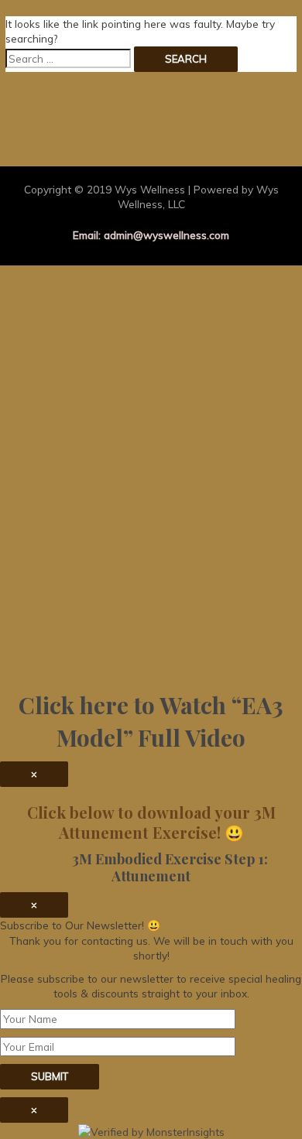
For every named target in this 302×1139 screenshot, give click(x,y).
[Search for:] (68, 59)
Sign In (122, 650)
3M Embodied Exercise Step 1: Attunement (151, 867)
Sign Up (84, 650)
